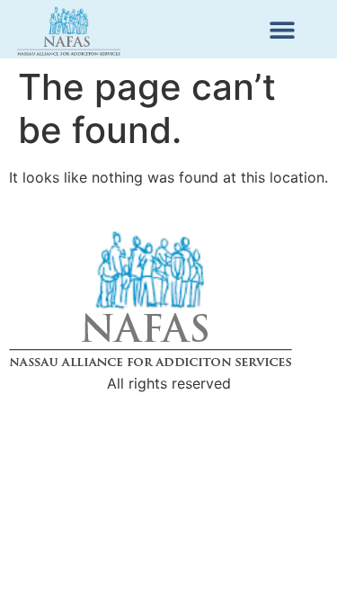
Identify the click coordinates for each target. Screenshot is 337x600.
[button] (282, 29)
